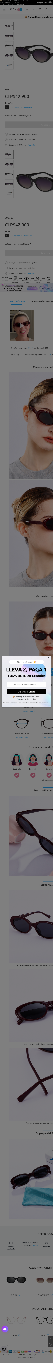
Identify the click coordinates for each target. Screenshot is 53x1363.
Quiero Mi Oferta (26, 691)
